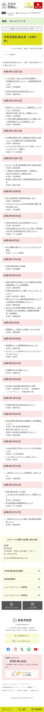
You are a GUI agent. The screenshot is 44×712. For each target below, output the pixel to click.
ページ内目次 (10, 54)
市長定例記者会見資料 (13, 571)
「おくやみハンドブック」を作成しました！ (22, 457)
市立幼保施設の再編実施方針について (19, 503)
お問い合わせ (34, 690)
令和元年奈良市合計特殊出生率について (20, 91)
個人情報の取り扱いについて (10, 687)
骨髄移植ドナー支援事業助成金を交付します (22, 345)
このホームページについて (10, 684)
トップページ (11, 13)
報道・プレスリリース (22, 13)
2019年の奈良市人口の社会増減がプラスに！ (22, 223)
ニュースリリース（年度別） (16, 595)
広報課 (6, 545)
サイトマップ (25, 684)
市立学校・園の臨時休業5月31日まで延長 (21, 386)
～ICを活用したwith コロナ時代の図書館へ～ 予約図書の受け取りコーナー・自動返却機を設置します (23, 81)
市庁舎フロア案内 (22, 690)
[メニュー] (7, 709)
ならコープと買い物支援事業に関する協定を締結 (23, 165)
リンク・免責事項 (27, 687)
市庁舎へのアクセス (8, 690)
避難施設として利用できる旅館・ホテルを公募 (23, 329)
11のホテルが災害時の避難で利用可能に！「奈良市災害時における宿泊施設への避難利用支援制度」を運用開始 (23, 310)
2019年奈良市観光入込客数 (15, 266)
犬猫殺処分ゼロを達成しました (17, 370)
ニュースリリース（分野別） (16, 587)
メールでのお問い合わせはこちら (16, 558)
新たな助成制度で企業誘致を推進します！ (21, 198)
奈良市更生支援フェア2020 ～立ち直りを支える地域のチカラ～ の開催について (24, 494)
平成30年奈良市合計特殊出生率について (20, 405)
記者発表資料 (10, 579)
